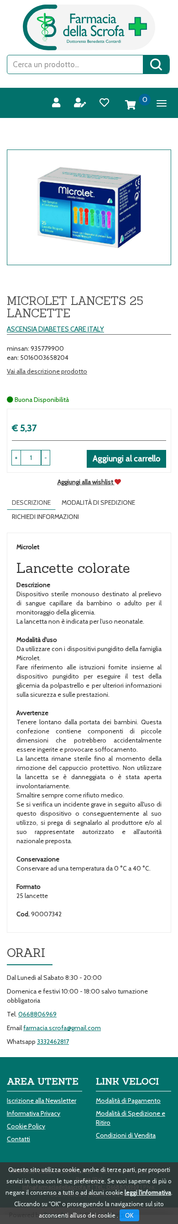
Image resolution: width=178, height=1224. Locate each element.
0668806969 (37, 1014)
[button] (45, 457)
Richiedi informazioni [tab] (45, 517)
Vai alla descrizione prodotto (47, 371)
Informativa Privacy (33, 1113)
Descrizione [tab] (31, 502)
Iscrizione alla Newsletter (41, 1100)
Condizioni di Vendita (126, 1135)
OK (129, 1215)
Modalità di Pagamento (128, 1100)
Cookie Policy (26, 1126)
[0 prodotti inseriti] (130, 105)
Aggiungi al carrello (126, 459)
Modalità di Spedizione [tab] (98, 502)
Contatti (18, 1139)
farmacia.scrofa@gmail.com (62, 1028)
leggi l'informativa (148, 1192)
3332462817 (53, 1041)
